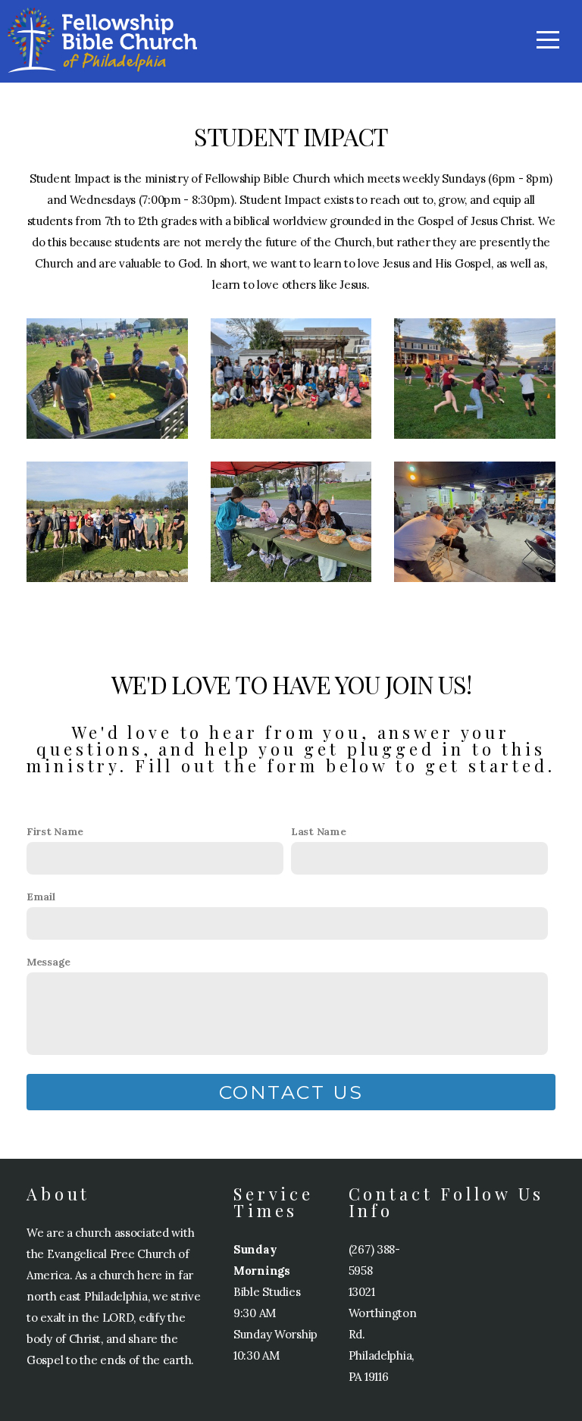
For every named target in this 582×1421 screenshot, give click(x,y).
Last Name (318, 831)
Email (41, 896)
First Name (55, 831)
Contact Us (291, 1092)
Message (48, 962)
